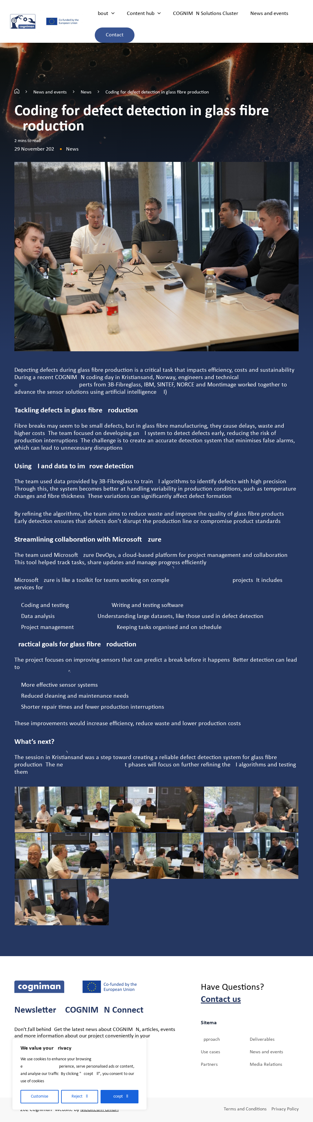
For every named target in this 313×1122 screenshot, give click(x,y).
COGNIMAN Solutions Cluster (205, 13)
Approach (210, 1039)
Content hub (140, 13)
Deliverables (262, 1039)
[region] (79, 1074)
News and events (269, 13)
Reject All (80, 1096)
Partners (209, 1064)
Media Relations (266, 1064)
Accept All (119, 1096)
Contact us (221, 999)
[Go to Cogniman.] (16, 92)
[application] (111, 13)
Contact (114, 35)
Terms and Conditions (245, 1109)
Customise (39, 1096)
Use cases (210, 1052)
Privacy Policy (285, 1109)
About (101, 13)
